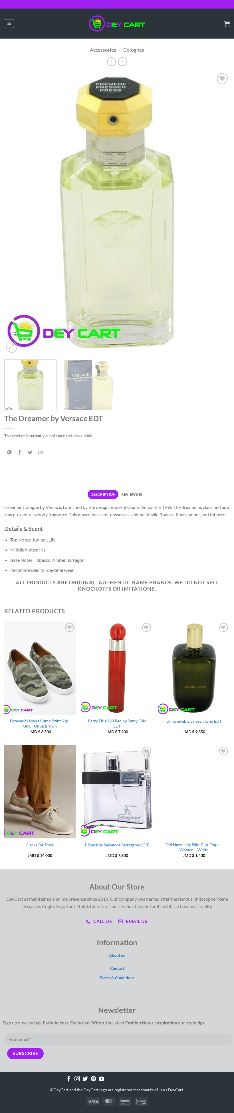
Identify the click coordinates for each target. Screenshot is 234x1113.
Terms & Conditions (117, 977)
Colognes (133, 50)
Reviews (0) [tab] (132, 494)
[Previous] (16, 213)
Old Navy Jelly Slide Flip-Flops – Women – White (194, 847)
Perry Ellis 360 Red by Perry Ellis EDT (117, 723)
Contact (117, 968)
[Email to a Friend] (40, 452)
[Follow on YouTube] (101, 1079)
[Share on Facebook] (20, 452)
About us (117, 955)
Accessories (103, 50)
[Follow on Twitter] (85, 1079)
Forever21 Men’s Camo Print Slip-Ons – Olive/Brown (40, 723)
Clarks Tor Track (40, 844)
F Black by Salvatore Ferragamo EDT (117, 844)
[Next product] (111, 61)
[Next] (218, 213)
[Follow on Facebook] (69, 1079)
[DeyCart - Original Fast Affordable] (117, 23)
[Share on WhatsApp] (9, 452)
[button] (9, 23)
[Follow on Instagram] (77, 1079)
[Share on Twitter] (30, 452)
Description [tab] (103, 494)
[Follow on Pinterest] (93, 1079)
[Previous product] (122, 61)
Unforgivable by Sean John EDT (193, 721)
